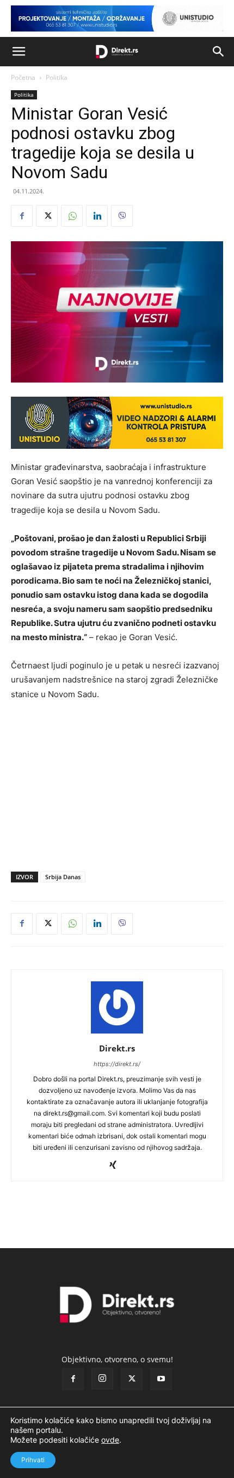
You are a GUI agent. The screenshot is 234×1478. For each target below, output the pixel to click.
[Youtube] (161, 1379)
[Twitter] (47, 216)
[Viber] (122, 216)
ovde (110, 1439)
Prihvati (33, 1460)
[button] (18, 51)
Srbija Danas (63, 877)
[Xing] (117, 1165)
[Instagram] (102, 1378)
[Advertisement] (117, 783)
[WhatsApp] (72, 216)
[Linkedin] (97, 216)
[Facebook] (22, 216)
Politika (56, 77)
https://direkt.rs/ (117, 1064)
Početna (23, 77)
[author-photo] (117, 1033)
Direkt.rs (117, 1048)
